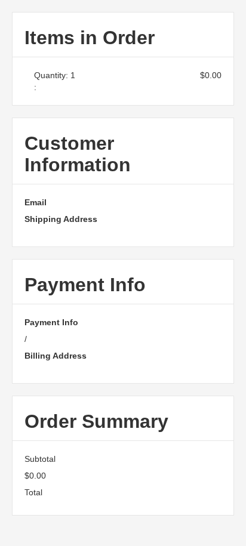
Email (35, 202)
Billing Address (55, 355)
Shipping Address (60, 219)
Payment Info (51, 322)
